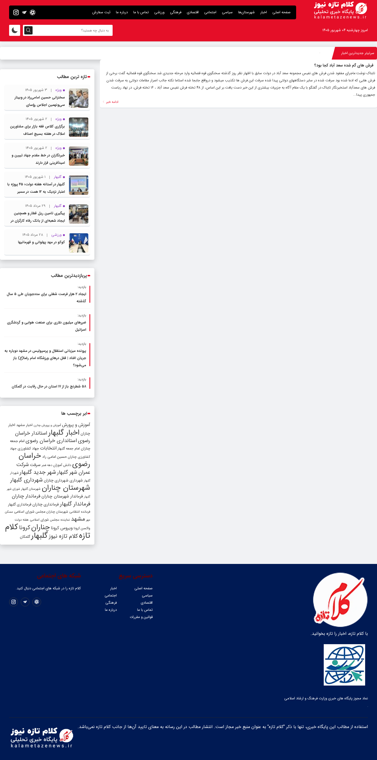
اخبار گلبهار (63, 432)
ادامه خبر (111, 102)
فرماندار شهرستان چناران (62, 496)
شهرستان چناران (66, 488)
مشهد (78, 519)
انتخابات (48, 448)
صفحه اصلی (281, 12)
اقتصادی (193, 12)
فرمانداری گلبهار (19, 504)
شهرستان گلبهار (31, 488)
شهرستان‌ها (246, 12)
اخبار (263, 12)
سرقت (35, 465)
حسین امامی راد (54, 457)
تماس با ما (141, 12)
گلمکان (25, 537)
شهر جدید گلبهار (38, 472)
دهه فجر (47, 465)
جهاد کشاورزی (28, 448)
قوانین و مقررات (141, 617)
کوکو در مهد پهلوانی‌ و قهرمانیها (41, 242)
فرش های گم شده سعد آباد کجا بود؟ (343, 65)
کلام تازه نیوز (63, 536)
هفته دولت (22, 519)
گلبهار (39, 536)
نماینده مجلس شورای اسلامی (50, 519)
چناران (40, 527)
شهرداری (76, 480)
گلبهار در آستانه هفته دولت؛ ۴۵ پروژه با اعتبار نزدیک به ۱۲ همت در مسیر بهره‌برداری (36, 191)
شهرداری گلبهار (26, 480)
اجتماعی (210, 12)
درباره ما (122, 12)
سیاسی (227, 12)
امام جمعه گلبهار (69, 448)
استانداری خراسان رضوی (51, 441)
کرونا (24, 527)
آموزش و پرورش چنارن (47, 425)
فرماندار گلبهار (75, 504)
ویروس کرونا (62, 527)
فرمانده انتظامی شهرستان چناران (68, 511)
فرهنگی (175, 12)
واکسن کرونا (82, 528)
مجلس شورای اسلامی (29, 512)
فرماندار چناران (26, 496)
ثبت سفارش (101, 12)
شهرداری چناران (56, 480)
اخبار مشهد (24, 425)
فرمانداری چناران (45, 504)
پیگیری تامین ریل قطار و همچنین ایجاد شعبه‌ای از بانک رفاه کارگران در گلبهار (38, 220)
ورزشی (159, 12)
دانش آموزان (62, 465)
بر (319, 53)
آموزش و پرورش (76, 424)
